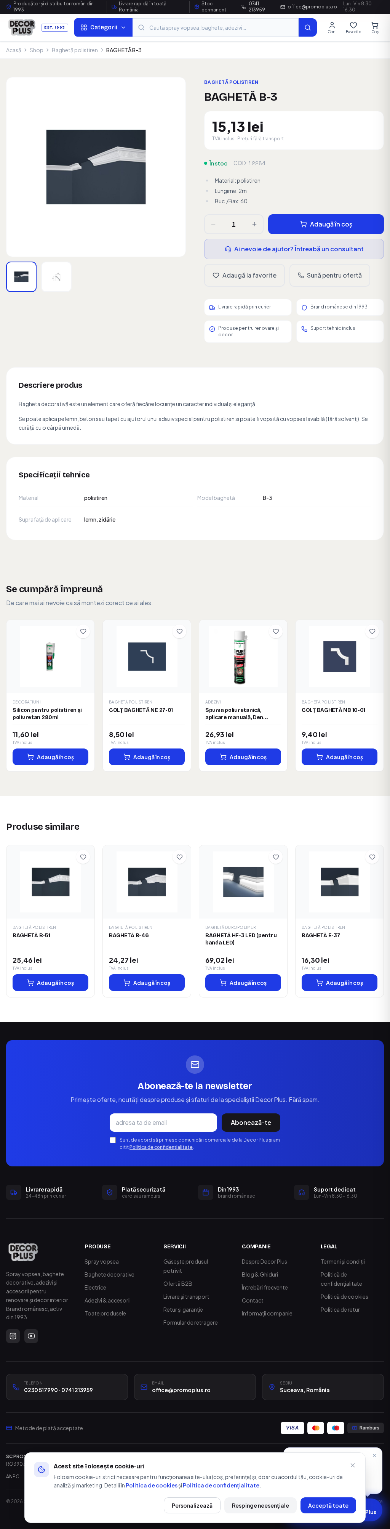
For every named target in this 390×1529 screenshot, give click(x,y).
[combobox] (216, 27)
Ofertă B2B (177, 1283)
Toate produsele (105, 1313)
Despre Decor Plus (264, 1261)
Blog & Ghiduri (260, 1274)
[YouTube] (31, 1336)
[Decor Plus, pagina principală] (23, 1252)
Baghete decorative (109, 1274)
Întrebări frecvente (265, 1287)
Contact (253, 1300)
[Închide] (352, 1465)
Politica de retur (340, 1309)
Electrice (95, 1287)
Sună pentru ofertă (334, 275)
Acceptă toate (328, 1505)
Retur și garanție (183, 1309)
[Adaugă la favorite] (83, 631)
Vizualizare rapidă (53, 657)
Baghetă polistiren (75, 50)
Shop (36, 50)
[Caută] (308, 27)
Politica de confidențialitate (161, 1147)
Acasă (13, 50)
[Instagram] (13, 1336)
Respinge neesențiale (260, 1505)
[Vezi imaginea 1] (21, 277)
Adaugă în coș (331, 224)
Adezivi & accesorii (108, 1300)
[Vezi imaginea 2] (56, 277)
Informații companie (267, 1313)
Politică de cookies (344, 1296)
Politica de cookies (151, 1485)
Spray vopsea (102, 1261)
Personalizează (192, 1505)
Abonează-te (251, 1122)
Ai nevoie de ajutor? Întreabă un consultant (299, 249)
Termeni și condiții (343, 1261)
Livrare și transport (186, 1296)
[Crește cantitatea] (254, 224)
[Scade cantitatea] (213, 224)
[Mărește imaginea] (96, 167)
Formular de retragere (190, 1322)
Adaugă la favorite (249, 275)
